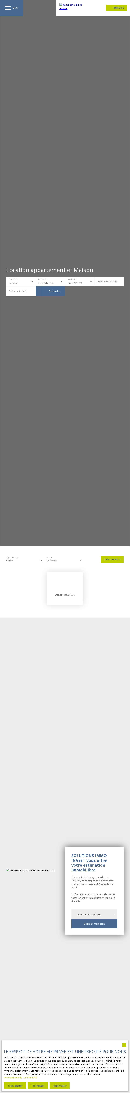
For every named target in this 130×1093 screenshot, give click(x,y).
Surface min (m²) (17, 291)
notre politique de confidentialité (20, 1077)
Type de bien (43, 279)
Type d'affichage (12, 558)
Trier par (49, 558)
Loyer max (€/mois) (107, 281)
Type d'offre (13, 279)
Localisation (72, 279)
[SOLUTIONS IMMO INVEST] (74, 8)
